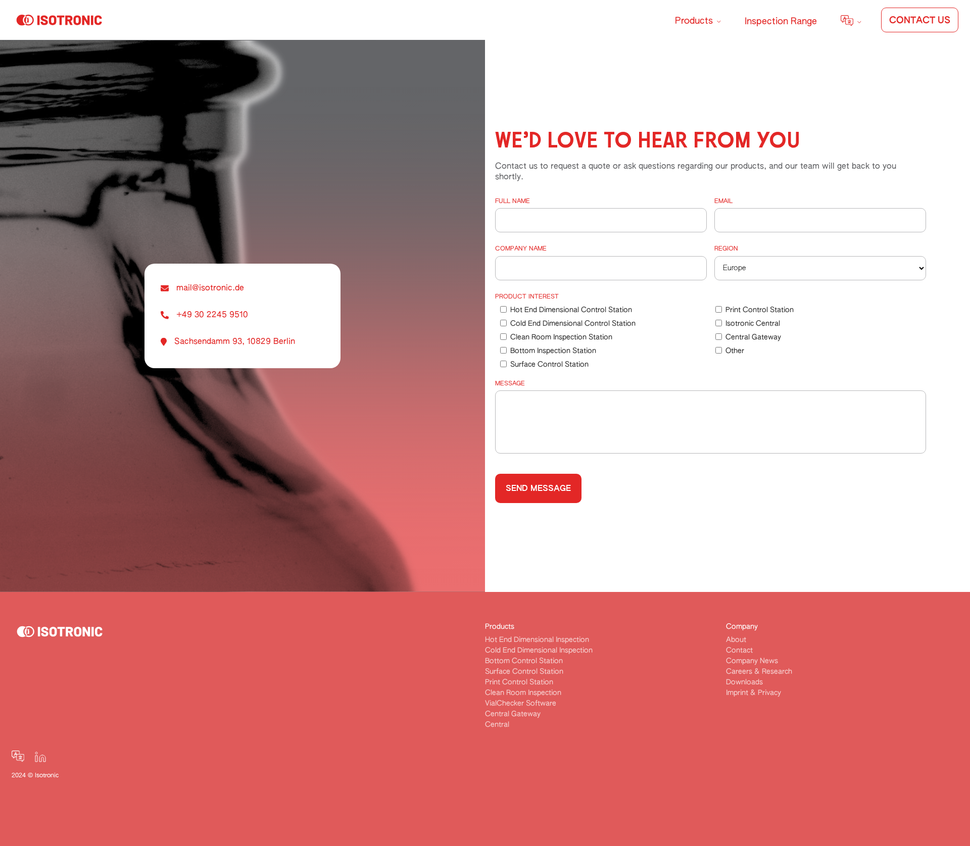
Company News (752, 661)
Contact (739, 650)
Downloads (744, 682)
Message (510, 384)
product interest (527, 297)
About (736, 639)
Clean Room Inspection (523, 692)
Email (723, 201)
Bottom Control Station (524, 661)
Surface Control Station (524, 671)
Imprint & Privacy (753, 692)
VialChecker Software (520, 703)
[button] (698, 16)
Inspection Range (781, 21)
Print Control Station (519, 682)
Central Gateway (513, 714)
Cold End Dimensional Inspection (539, 650)
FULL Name (512, 201)
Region (726, 249)
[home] (57, 20)
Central (497, 724)
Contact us (919, 20)
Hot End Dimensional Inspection (537, 639)
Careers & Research (759, 671)
